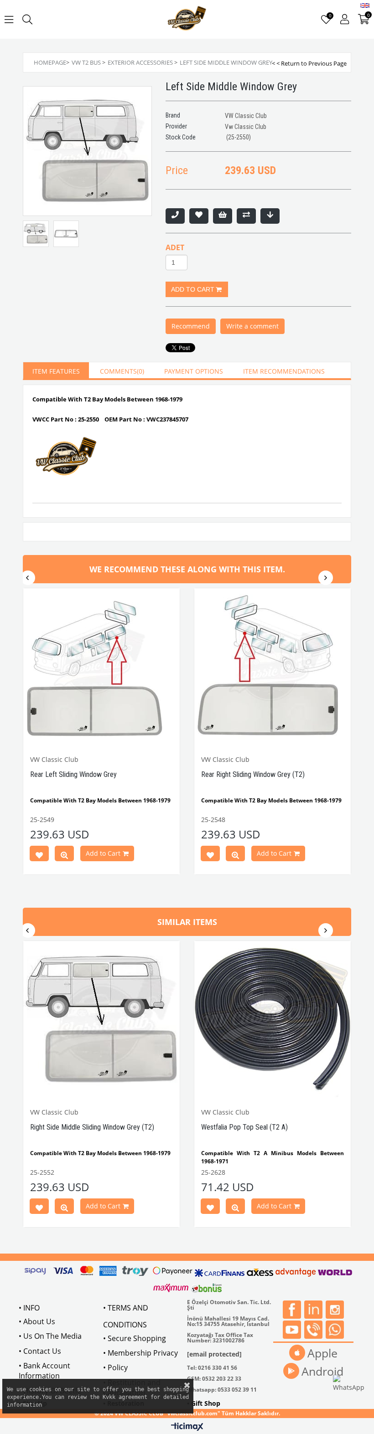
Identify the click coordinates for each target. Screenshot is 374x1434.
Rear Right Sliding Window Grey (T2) (253, 774)
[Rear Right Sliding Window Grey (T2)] (272, 666)
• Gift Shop (203, 1403)
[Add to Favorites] (198, 216)
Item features (56, 371)
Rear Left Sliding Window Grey (73, 774)
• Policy (115, 1367)
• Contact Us (40, 1351)
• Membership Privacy (140, 1353)
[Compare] (246, 216)
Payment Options (193, 371)
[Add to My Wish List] (222, 216)
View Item (64, 855)
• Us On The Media (50, 1336)
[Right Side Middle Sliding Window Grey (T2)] (101, 1019)
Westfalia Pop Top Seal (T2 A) (244, 1127)
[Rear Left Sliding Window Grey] (101, 666)
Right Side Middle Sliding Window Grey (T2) (92, 1127)
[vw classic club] (187, 19)
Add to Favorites (39, 855)
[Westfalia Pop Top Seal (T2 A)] (272, 1019)
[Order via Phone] (175, 216)
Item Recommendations (284, 371)
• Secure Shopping (134, 1338)
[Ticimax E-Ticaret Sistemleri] (187, 1427)
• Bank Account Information (44, 1371)
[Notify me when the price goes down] (270, 216)
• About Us (37, 1321)
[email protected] (214, 1354)
